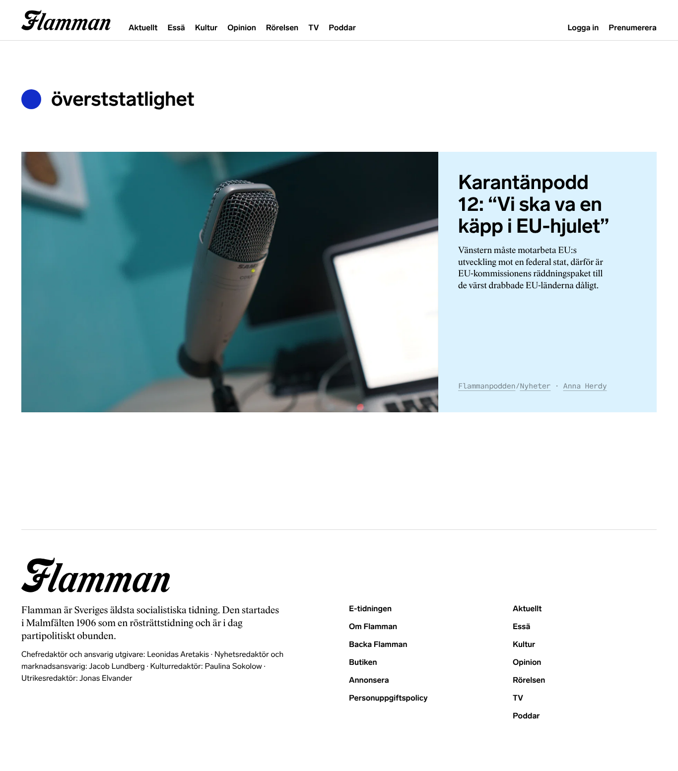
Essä (176, 28)
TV (313, 28)
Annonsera (369, 680)
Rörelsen (282, 28)
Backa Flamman (378, 644)
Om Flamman (373, 627)
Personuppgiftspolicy (388, 698)
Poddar (342, 28)
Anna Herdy (585, 386)
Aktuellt (143, 28)
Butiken (363, 662)
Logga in (583, 28)
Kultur (206, 28)
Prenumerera (633, 28)
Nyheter (535, 386)
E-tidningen (370, 609)
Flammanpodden (486, 386)
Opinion (241, 28)
